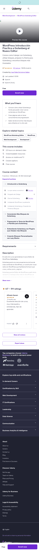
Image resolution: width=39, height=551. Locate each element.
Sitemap (5, 513)
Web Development (8, 16)
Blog (4, 455)
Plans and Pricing (8, 478)
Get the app (6, 472)
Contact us (5, 452)
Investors (5, 458)
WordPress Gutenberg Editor (26, 16)
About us (5, 446)
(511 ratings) (16, 68)
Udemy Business (7, 496)
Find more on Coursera (9, 461)
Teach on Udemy (7, 475)
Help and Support (8, 485)
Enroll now (19, 93)
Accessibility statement (9, 506)
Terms (4, 516)
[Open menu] (4, 8)
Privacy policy (6, 510)
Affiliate (4, 482)
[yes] (13, 323)
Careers (5, 449)
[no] (17, 323)
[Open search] (29, 8)
